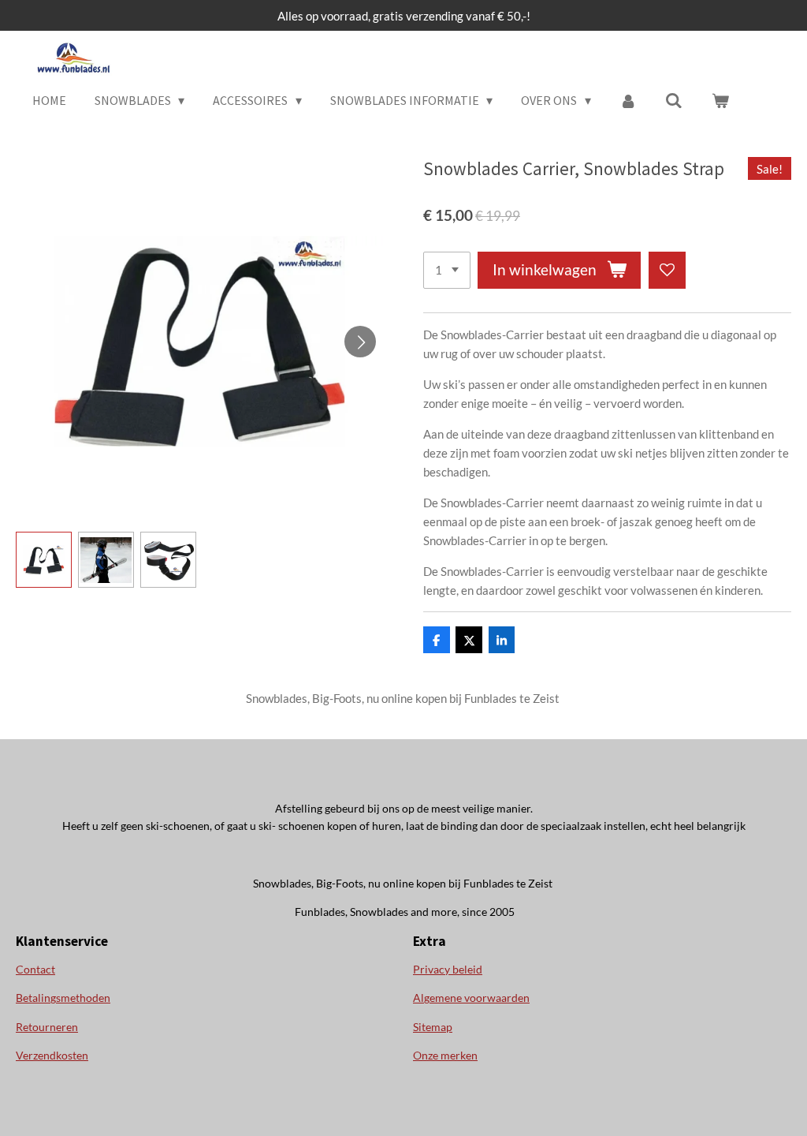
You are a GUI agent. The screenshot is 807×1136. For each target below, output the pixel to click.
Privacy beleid (447, 969)
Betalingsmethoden (63, 997)
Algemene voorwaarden (471, 997)
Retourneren (47, 1026)
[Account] (628, 100)
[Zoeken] (674, 100)
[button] (44, 560)
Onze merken (445, 1055)
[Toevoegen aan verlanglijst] (667, 270)
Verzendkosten (52, 1055)
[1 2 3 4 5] (446, 270)
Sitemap (432, 1026)
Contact (35, 969)
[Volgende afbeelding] (360, 341)
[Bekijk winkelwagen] (719, 100)
